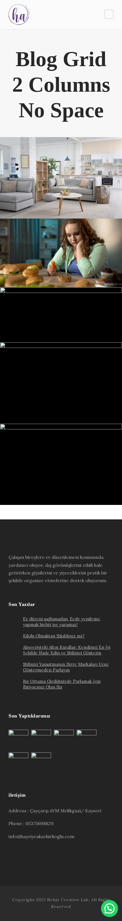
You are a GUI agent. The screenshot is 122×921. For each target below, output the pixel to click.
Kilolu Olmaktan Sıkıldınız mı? (63, 259)
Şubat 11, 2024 (37, 200)
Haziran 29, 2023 (37, 269)
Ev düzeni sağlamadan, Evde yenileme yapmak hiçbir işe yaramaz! (63, 180)
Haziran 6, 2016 (37, 487)
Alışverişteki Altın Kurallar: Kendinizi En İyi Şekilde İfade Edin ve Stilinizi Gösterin (63, 304)
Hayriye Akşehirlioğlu (81, 200)
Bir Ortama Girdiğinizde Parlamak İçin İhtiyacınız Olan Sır (63, 467)
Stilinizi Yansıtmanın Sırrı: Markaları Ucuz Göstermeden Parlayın (63, 386)
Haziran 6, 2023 (37, 324)
